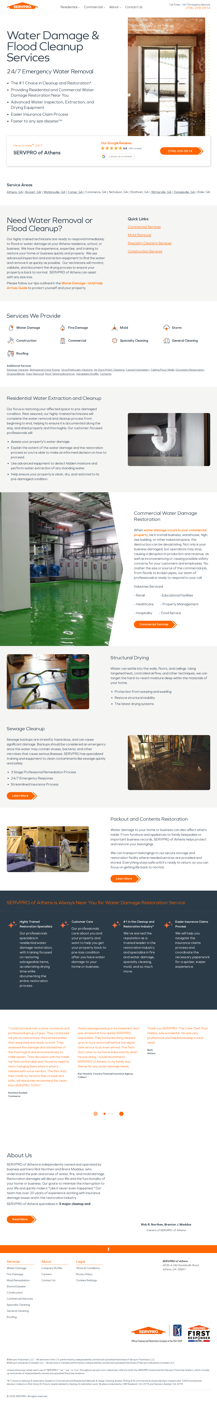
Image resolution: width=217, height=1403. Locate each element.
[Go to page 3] (112, 1114)
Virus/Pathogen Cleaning (77, 369)
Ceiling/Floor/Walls (162, 369)
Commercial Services (144, 227)
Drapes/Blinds (15, 374)
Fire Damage (15, 1274)
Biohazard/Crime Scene (45, 369)
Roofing (12, 1317)
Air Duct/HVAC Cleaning (109, 369)
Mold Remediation (18, 1280)
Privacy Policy (84, 1274)
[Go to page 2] (109, 1114)
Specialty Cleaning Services (149, 243)
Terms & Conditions (88, 1268)
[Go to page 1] (105, 1114)
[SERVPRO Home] (22, 5)
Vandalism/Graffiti (87, 374)
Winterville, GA (161, 192)
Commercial (93, 7)
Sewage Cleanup (17, 369)
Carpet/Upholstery (137, 369)
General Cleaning (18, 1310)
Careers (46, 1274)
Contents (105, 374)
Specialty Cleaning (18, 1304)
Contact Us (133, 7)
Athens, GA (15, 192)
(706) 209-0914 (198, 8)
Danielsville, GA (184, 192)
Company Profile (51, 1268)
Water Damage (16, 1268)
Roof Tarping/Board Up (60, 374)
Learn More (20, 796)
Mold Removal (139, 235)
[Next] (121, 1114)
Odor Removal (35, 374)
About (114, 7)
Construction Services (145, 251)
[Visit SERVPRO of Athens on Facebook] (109, 1249)
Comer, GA (75, 192)
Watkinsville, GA (54, 192)
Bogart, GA (33, 192)
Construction (15, 1292)
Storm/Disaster (16, 1286)
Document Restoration (190, 369)
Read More (20, 1219)
